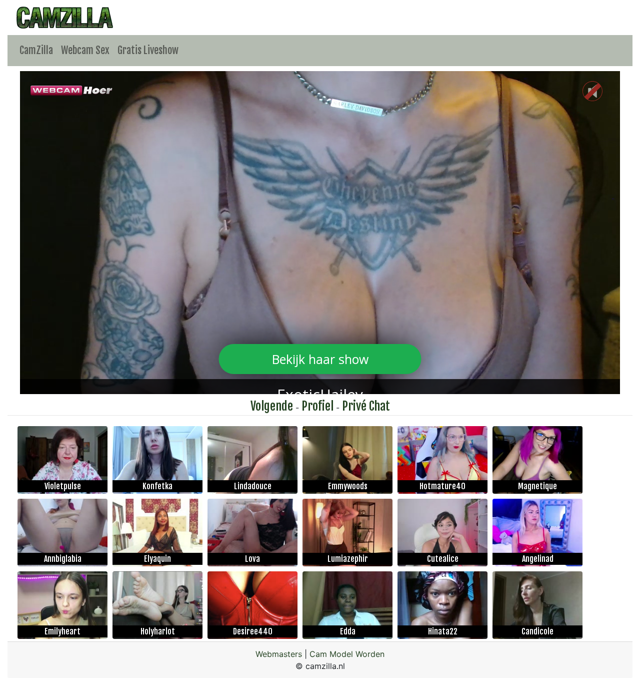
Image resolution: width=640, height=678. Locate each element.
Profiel (318, 406)
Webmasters (279, 654)
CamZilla (36, 50)
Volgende (271, 406)
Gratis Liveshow (148, 50)
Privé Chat (366, 406)
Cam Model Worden (347, 654)
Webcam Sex (85, 50)
